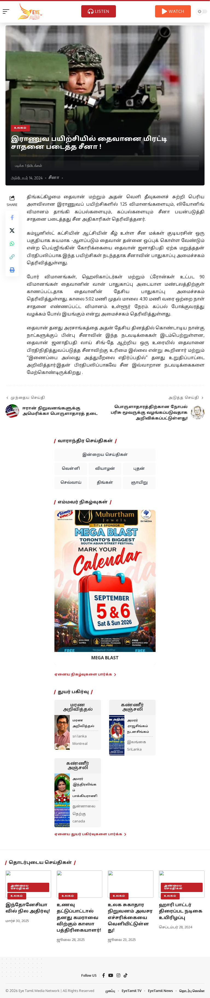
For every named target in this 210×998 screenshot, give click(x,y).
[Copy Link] (12, 256)
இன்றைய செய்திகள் (105, 455)
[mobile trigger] (7, 11)
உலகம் (20, 128)
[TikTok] (125, 975)
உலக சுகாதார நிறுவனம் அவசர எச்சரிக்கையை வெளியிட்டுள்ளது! (130, 917)
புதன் (139, 468)
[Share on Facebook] (12, 217)
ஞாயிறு (139, 482)
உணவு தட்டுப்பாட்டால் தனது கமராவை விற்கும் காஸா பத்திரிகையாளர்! (79, 917)
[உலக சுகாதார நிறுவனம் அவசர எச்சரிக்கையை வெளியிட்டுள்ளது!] (130, 884)
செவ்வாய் (70, 482)
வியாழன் (105, 468)
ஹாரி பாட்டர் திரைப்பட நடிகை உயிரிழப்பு (180, 911)
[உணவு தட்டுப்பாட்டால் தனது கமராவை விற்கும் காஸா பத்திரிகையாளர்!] (79, 884)
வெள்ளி (71, 468)
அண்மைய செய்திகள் (20, 887)
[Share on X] (12, 230)
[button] (62, 583)
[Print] (12, 269)
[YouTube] (111, 975)
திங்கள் (105, 482)
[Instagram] (118, 975)
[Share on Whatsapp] (12, 243)
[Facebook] (103, 975)
